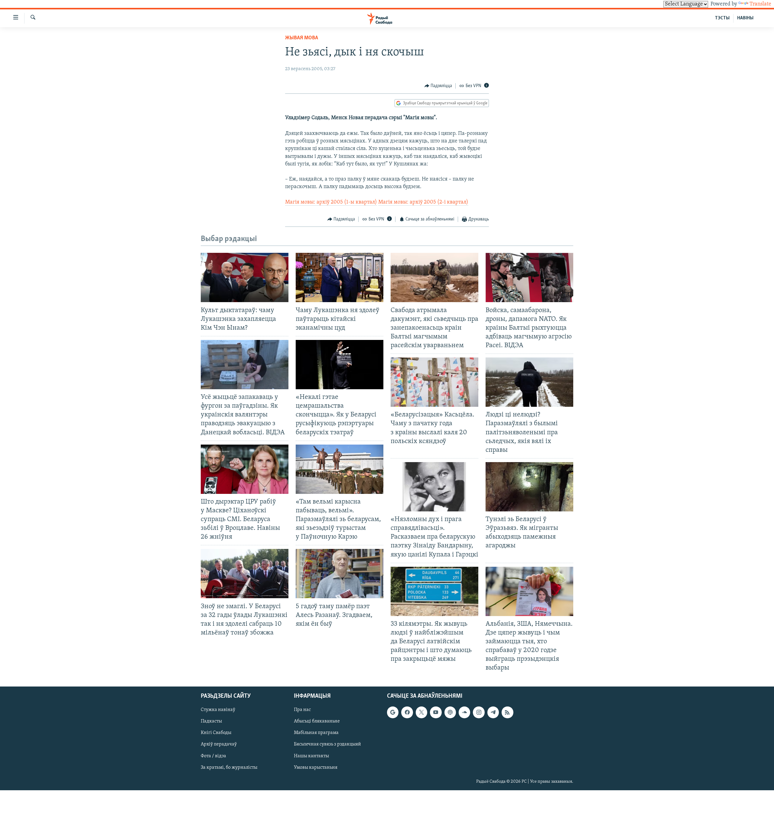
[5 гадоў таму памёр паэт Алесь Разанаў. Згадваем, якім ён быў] (339, 573)
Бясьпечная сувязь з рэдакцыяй (327, 744)
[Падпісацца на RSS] (507, 712)
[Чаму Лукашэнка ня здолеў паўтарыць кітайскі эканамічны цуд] (339, 277)
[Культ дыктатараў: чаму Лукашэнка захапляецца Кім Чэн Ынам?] (244, 277)
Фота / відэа (213, 755)
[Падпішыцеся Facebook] (407, 712)
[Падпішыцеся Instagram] (478, 712)
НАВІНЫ (745, 18)
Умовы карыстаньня (315, 767)
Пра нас (302, 709)
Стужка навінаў (218, 709)
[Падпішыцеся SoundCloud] (464, 712)
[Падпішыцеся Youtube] (435, 712)
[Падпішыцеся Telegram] (493, 712)
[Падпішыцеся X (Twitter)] (421, 712)
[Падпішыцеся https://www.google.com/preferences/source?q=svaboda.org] (392, 712)
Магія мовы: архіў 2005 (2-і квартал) (423, 202)
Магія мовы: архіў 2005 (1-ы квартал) (331, 202)
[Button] (438, 86)
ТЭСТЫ (722, 18)
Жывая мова (301, 38)
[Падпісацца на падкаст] (450, 712)
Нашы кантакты (311, 755)
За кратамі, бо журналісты (229, 767)
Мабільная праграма (316, 732)
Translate (760, 4)
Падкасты (211, 721)
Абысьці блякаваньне (317, 721)
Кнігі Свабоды (216, 732)
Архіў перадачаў (219, 744)
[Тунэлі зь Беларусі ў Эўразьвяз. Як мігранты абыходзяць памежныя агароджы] (529, 486)
